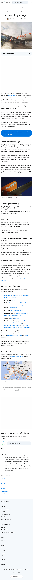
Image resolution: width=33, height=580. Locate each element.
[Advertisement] (16, 73)
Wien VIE (3, 506)
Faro (12, 310)
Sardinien (3, 516)
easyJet (3, 7)
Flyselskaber (10, 11)
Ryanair (3, 511)
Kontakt (3, 493)
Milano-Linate (24, 303)
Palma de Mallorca (15, 315)
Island (2, 542)
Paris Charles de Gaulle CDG (8, 532)
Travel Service (4, 529)
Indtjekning (3, 486)
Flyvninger (12, 7)
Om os (2, 562)
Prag (14, 335)
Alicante (18, 313)
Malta (2, 537)
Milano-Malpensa (14, 303)
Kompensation (4, 491)
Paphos (26, 335)
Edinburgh (19, 323)
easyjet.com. (12, 96)
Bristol (14, 323)
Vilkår (14, 569)
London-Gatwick (15, 325)
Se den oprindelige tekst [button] (22, 455)
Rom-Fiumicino (13, 305)
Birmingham (8, 323)
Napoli (6, 305)
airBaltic (3, 504)
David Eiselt (12, 18)
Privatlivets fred (20, 569)
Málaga (6, 315)
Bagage (21, 7)
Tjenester (3, 488)
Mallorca (3, 553)
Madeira (3, 535)
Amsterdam (13, 308)
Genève (16, 318)
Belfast (23, 321)
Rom (2, 548)
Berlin (13, 300)
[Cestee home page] (7, 2)
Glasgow (25, 323)
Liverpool (7, 325)
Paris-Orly (7, 297)
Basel (11, 318)
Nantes (16, 295)
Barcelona (24, 313)
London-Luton (25, 325)
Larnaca (19, 335)
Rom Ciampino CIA (5, 524)
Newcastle (27, 327)
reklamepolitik (16, 390)
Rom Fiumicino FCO (5, 514)
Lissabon (16, 310)
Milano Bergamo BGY (6, 519)
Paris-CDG (25, 295)
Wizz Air (3, 527)
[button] (2, 2)
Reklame (27, 569)
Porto (21, 310)
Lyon (12, 295)
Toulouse (13, 297)
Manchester (19, 327)
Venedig (20, 305)
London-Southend (9, 327)
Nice (20, 295)
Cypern (3, 550)
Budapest (10, 335)
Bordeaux (7, 295)
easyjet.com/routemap (17, 356)
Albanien (3, 545)
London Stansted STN (6, 509)
